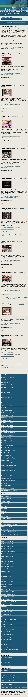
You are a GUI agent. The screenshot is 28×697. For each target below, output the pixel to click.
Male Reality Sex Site (7, 554)
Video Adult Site (5, 642)
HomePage (4, 14)
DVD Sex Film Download (8, 432)
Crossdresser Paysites (7, 420)
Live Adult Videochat (7, 546)
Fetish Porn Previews (7, 448)
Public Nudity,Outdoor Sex (8, 601)
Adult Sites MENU (9, 684)
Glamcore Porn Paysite (8, 470)
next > (12, 48)
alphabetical (20, 47)
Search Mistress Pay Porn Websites (11, 534)
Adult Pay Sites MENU (7, 687)
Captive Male (22, 178)
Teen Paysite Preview (7, 632)
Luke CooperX (5, 511)
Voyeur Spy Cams (6, 647)
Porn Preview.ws (15, 694)
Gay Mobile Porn (6, 460)
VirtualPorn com (5, 501)
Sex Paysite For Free (7, 609)
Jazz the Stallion (6, 518)
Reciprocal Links (6, 680)
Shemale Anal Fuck (6, 611)
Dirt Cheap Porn (6, 665)
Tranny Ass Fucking (7, 634)
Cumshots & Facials (7, 422)
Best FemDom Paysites (8, 529)
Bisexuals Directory (6, 397)
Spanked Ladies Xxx (7, 624)
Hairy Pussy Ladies (6, 475)
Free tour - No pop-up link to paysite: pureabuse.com (10, 291)
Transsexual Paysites (7, 637)
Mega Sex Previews (7, 561)
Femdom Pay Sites (4, 24)
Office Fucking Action (7, 579)
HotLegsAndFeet (6, 498)
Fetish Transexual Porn (8, 450)
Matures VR (4, 508)
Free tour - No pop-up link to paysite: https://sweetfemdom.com (10, 355)
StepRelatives (5, 627)
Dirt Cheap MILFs (6, 662)
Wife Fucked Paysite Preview (9, 649)
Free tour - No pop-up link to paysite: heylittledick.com (10, 324)
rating (7, 47)
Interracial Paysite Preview (9, 490)
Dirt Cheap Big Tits (6, 657)
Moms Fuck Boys (6, 569)
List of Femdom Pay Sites (9, 40)
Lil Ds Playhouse (6, 516)
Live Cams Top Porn (7, 549)
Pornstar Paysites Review (8, 594)
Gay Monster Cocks (7, 463)
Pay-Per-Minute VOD (7, 589)
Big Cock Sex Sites (6, 395)
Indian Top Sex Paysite (7, 488)
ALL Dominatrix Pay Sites (8, 532)
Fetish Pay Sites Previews (19, 22)
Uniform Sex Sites (6, 639)
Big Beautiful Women (7, 387)
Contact (14, 680)
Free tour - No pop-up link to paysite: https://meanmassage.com (10, 261)
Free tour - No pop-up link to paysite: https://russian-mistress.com (10, 105)
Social (3, 617)
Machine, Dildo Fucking (8, 551)
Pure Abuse (22, 272)
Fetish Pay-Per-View (7, 445)
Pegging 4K (22, 148)
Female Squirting (6, 438)
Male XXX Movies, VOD (8, 556)
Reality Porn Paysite (7, 604)
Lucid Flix (4, 513)
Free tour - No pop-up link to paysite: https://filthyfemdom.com (10, 74)
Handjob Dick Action (7, 478)
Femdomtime (5, 670)
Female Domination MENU (9, 524)
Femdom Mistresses (7, 440)
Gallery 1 (4, 234)
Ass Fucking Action (6, 382)
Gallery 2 (11, 234)
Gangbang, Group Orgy (8, 458)
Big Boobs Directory (7, 390)
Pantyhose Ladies (6, 586)
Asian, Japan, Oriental (7, 380)
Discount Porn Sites (7, 427)
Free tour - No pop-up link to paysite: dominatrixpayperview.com (10, 228)
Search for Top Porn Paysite (9, 675)
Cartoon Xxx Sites (6, 405)
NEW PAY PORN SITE (13, 14)
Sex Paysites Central (20, 687)
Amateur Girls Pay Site (7, 377)
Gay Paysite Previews (7, 468)
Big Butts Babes (5, 392)
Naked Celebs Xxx (6, 574)
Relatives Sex (5, 606)
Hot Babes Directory (7, 485)
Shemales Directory (7, 614)
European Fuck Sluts (7, 435)
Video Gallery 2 (12, 298)
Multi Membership (6, 571)
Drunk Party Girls (6, 430)
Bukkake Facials (6, 402)
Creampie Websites (7, 417)
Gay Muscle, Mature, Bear (8, 465)
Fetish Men (4, 443)
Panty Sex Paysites (6, 584)
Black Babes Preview (7, 400)
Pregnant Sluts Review (7, 599)
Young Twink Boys (6, 652)
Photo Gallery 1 (6, 297)
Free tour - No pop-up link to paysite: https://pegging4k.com (10, 167)
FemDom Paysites (6, 526)
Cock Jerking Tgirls (6, 410)
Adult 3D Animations (7, 375)
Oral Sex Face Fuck (7, 581)
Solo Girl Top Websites (7, 622)
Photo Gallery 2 (17, 297)
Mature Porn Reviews (7, 559)
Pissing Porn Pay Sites (7, 591)
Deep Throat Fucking (7, 425)
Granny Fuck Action (7, 473)
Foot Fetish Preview (7, 453)
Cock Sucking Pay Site (7, 412)
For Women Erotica (6, 455)
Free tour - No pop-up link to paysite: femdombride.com (10, 136)
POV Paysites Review (7, 596)
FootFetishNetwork (6, 496)
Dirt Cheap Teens (6, 660)
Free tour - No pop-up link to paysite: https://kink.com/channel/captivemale (10, 197)
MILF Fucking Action (7, 566)
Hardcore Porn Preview (8, 480)
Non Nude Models (6, 576)
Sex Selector (5, 503)
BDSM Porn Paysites (7, 385)
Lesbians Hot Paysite (7, 544)
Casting (3, 407)
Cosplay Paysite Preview (8, 415)
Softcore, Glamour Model (8, 619)
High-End (4, 483)
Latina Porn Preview (7, 541)
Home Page (9, 22)
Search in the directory (7, 17)
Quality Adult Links (6, 677)
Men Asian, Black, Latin (8, 564)
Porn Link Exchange (18, 677)
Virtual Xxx (4, 644)
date (13, 47)
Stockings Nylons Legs (7, 629)
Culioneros (4, 506)
